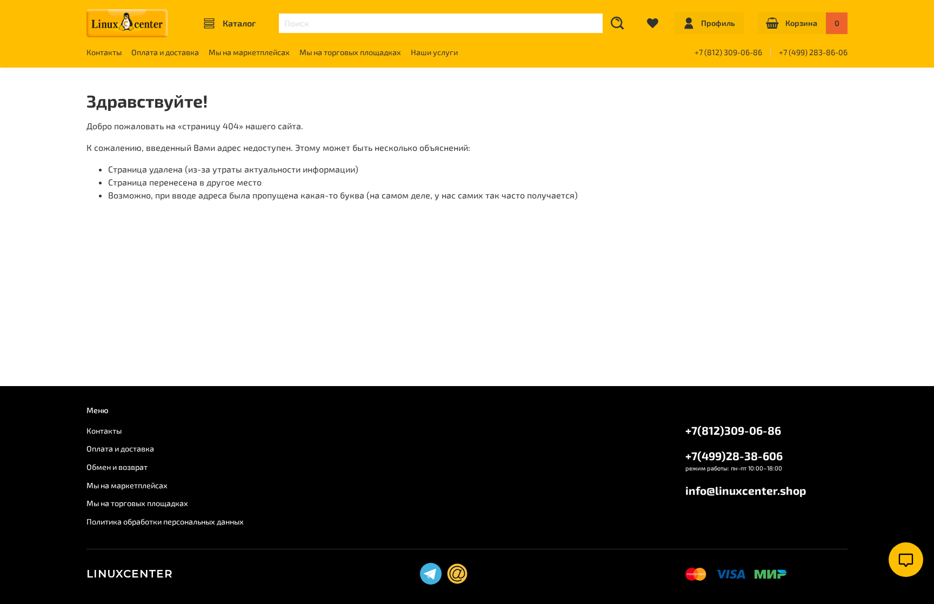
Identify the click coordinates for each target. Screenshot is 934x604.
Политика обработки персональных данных (165, 521)
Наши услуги (434, 52)
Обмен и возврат (117, 467)
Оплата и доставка (165, 52)
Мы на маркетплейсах (249, 52)
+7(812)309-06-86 (733, 430)
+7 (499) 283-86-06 (813, 52)
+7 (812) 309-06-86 (728, 52)
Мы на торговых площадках (350, 52)
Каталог (239, 23)
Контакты (104, 52)
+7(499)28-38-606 (734, 455)
